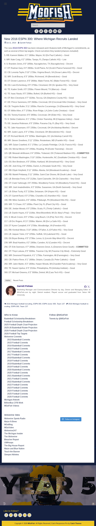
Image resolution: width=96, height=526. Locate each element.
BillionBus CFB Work (13, 403)
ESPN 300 (37, 304)
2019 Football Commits (17, 367)
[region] (48, 485)
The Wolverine (10, 436)
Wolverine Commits (13, 337)
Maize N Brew (10, 421)
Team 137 (61, 304)
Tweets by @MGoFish (59, 319)
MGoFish (31, 523)
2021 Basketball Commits (18, 376)
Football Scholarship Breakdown (18, 322)
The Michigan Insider (13, 433)
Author (8, 280)
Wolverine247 (10, 430)
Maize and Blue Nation (14, 448)
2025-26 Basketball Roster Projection (20, 328)
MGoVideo (9, 427)
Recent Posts (18, 280)
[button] (4, 485)
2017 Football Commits (17, 355)
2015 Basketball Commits (18, 340)
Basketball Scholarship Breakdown (19, 319)
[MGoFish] (50, 12)
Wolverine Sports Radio (14, 418)
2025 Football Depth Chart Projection (20, 325)
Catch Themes (75, 523)
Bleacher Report (11, 439)
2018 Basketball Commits (18, 358)
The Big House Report (14, 445)
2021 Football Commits (17, 379)
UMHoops (8, 442)
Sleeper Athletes (11, 455)
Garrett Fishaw (25, 43)
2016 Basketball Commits (18, 346)
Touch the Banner (12, 451)
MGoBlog (8, 424)
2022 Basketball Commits (18, 382)
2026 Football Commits (17, 397)
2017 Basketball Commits (18, 352)
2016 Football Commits (17, 349)
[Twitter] (88, 286)
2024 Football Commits (17, 391)
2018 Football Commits (17, 361)
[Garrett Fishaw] (11, 295)
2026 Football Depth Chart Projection (20, 331)
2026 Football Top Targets (15, 334)
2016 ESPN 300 (19, 48)
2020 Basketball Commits (18, 370)
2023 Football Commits (17, 388)
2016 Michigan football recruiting (19, 304)
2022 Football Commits (17, 385)
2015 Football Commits (17, 343)
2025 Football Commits (17, 394)
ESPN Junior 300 (49, 304)
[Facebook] (85, 286)
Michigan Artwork (12, 400)
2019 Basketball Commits (18, 364)
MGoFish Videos (11, 406)
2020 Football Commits (17, 373)
